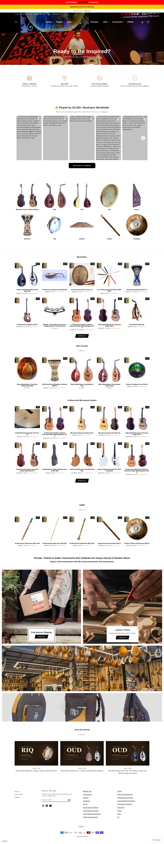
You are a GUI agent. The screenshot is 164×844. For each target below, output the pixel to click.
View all (82, 336)
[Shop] (82, 668)
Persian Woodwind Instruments (126, 800)
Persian (59, 22)
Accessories (117, 22)
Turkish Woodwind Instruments (92, 813)
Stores (49, 14)
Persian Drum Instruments (124, 804)
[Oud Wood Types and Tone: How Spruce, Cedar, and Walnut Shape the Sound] (127, 753)
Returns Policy (19, 794)
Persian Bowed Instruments (125, 797)
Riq (118, 817)
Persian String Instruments (124, 794)
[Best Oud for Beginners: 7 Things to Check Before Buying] (82, 753)
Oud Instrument (87, 794)
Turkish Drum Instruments (90, 817)
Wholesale (56, 14)
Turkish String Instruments (90, 807)
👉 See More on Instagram (82, 165)
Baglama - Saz (87, 791)
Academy (42, 14)
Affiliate (36, 14)
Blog (24, 14)
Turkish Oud (120, 807)
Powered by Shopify (82, 836)
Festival (29, 14)
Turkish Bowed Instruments (91, 810)
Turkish (48, 22)
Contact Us (18, 14)
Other (105, 22)
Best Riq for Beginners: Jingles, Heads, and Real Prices (36, 771)
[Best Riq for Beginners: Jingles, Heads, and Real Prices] (36, 753)
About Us (17, 791)
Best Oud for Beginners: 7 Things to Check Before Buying (82, 771)
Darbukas (95, 22)
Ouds (69, 22)
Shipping (17, 797)
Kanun (119, 813)
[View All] (41, 607)
